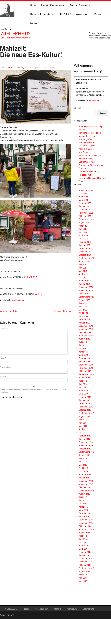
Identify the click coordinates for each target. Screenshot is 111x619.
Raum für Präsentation (80, 5)
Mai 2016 (83, 464)
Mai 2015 (83, 503)
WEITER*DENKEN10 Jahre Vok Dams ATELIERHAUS (88, 145)
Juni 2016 (83, 461)
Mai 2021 (83, 270)
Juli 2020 (83, 303)
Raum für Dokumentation (41, 14)
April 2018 (83, 390)
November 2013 (86, 561)
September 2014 (86, 529)
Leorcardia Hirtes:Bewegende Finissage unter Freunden (91, 165)
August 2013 (84, 571)
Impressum (71, 608)
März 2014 (83, 548)
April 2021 (83, 274)
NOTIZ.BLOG (65, 14)
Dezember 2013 (86, 558)
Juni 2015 (83, 500)
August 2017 (84, 416)
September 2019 (86, 335)
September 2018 (86, 374)
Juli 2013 (83, 574)
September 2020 (86, 296)
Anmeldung (18, 299)
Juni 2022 (83, 228)
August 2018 (84, 377)
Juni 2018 (83, 384)
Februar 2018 (85, 396)
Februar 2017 (85, 435)
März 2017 (83, 432)
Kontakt (33, 23)
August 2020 (84, 300)
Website (3, 376)
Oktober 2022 (85, 216)
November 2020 (86, 290)
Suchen (77, 107)
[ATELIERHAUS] (7, 19)
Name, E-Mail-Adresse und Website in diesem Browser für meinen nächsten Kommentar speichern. (34, 390)
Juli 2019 (83, 342)
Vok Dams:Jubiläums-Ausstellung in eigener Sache (90, 155)
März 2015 (83, 509)
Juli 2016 (83, 458)
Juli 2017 (83, 419)
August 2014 (84, 532)
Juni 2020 (83, 306)
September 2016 (86, 451)
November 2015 (86, 484)
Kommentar (5, 328)
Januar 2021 (84, 283)
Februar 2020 (85, 319)
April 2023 (83, 196)
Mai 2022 (83, 232)
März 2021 (83, 277)
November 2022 (86, 212)
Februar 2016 (85, 474)
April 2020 (83, 312)
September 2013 (86, 568)
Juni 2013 (83, 577)
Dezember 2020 (86, 287)
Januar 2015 (84, 516)
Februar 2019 (85, 358)
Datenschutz (88, 608)
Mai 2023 (83, 193)
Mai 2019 (83, 348)
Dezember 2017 (86, 403)
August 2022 (84, 222)
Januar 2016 (84, 477)
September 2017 (86, 413)
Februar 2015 (85, 513)
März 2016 (83, 471)
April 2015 (83, 506)
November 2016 (86, 445)
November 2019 (86, 329)
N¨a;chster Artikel (62, 311)
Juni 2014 (83, 539)
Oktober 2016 (85, 448)
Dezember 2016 (86, 442)
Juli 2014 (83, 535)
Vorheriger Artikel (9, 311)
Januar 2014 (84, 555)
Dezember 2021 (86, 248)
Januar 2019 (84, 361)
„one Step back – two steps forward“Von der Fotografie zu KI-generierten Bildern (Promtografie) (91, 133)
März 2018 (83, 393)
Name (3, 358)
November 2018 (86, 367)
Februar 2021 (85, 280)
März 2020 (83, 316)
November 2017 (86, 406)
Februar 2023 (85, 203)
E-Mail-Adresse (6, 367)
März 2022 (83, 238)
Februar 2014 (85, 551)
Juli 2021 (83, 264)
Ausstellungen (82, 14)
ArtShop (38, 294)
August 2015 (84, 493)
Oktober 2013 (85, 564)
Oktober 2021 (85, 254)
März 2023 (83, 199)
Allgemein (37, 68)
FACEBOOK (32, 277)
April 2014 (83, 545)
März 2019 (83, 354)
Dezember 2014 (86, 519)
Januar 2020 (84, 322)
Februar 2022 (85, 241)
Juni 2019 (83, 345)
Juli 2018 (83, 380)
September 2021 (86, 258)
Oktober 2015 (85, 487)
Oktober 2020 (85, 293)
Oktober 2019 (85, 332)
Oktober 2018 (85, 371)
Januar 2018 (84, 400)
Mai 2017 (83, 425)
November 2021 (86, 251)
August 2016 (84, 455)
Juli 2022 (83, 225)
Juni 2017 (83, 422)
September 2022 (86, 219)
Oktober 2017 (85, 409)
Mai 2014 (83, 542)
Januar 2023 (84, 206)
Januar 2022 (84, 245)
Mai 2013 (83, 581)
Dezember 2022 (86, 209)
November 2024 (86, 190)
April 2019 (83, 351)
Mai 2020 (83, 309)
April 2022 (83, 235)
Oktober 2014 (85, 526)
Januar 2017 (84, 438)
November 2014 (86, 522)
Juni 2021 (83, 267)
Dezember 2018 (86, 364)
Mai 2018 (83, 387)
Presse (97, 14)
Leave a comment (48, 68)
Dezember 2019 (86, 325)
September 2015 (86, 490)
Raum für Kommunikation (52, 5)
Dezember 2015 (86, 480)
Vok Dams (28, 68)
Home (33, 5)
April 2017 (83, 429)
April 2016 (83, 467)
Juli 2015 (83, 497)
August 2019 (84, 338)
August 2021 (84, 261)
